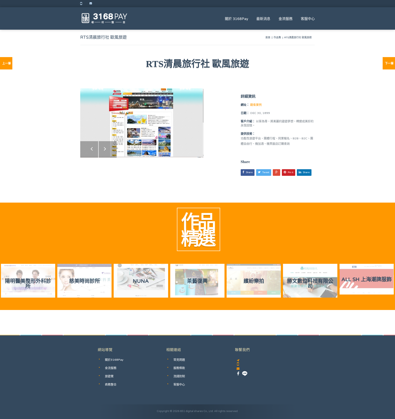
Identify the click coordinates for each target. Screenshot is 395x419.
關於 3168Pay (236, 19)
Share (249, 172)
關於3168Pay (114, 359)
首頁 (267, 37)
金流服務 (286, 19)
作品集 (277, 37)
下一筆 (389, 63)
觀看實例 (255, 105)
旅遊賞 (109, 376)
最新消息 (263, 19)
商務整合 (110, 384)
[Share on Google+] (276, 172)
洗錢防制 (179, 376)
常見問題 (179, 359)
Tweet (265, 172)
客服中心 (308, 19)
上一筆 (6, 63)
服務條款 (179, 368)
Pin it (290, 172)
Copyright (163, 411)
